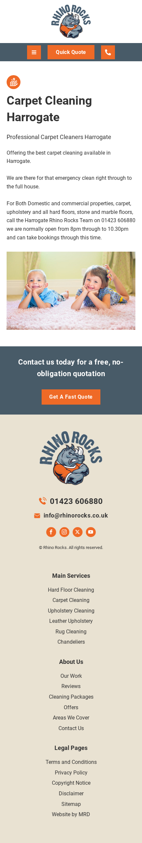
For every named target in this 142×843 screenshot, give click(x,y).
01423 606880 (76, 501)
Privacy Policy (71, 772)
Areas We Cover (71, 718)
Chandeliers (71, 642)
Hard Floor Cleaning (71, 590)
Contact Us (71, 728)
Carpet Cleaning (71, 600)
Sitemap (71, 804)
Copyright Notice (71, 783)
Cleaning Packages (71, 697)
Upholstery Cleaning (71, 611)
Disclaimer (71, 793)
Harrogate (108, 52)
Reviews (71, 686)
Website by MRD (71, 814)
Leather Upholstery (71, 621)
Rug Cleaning (71, 631)
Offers (71, 707)
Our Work (71, 676)
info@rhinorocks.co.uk (76, 515)
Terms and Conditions (71, 762)
